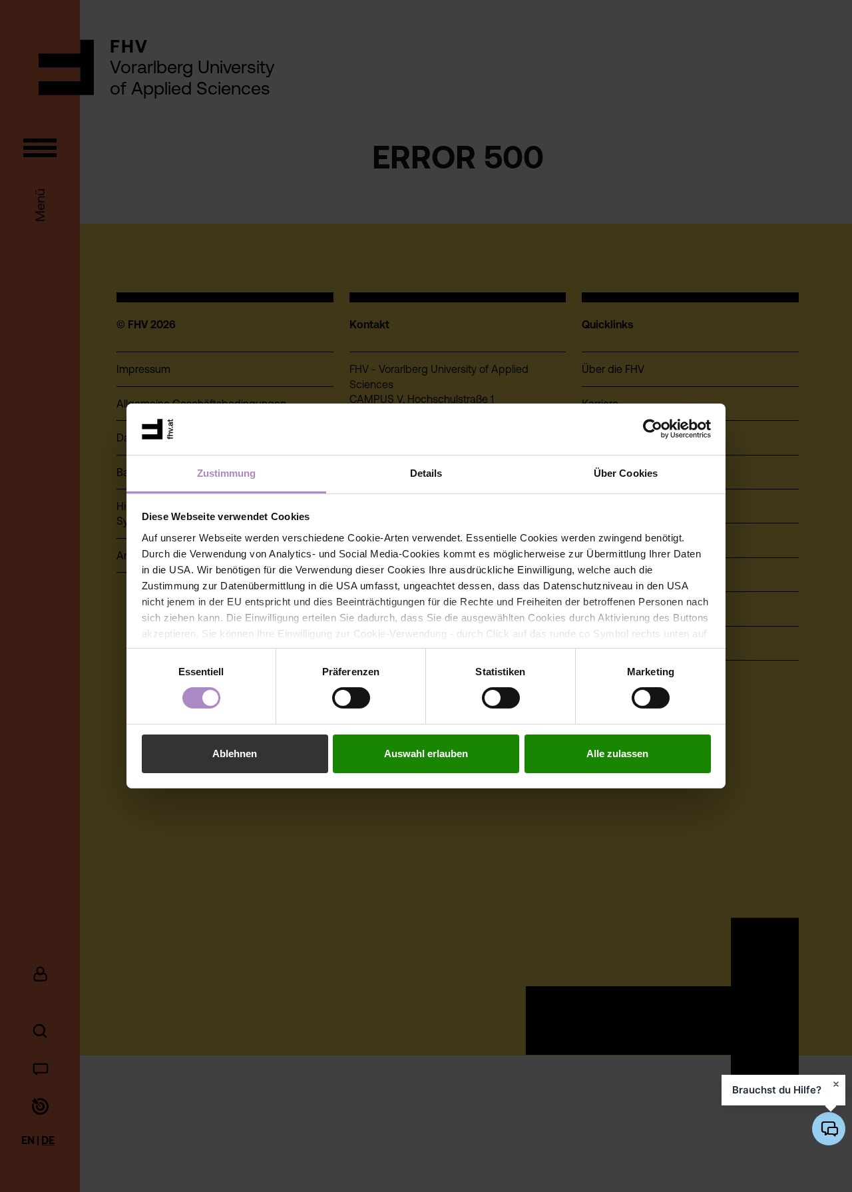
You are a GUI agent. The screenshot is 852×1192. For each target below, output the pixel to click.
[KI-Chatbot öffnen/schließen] (828, 1128)
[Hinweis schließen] (836, 1084)
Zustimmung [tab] (226, 473)
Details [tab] (426, 473)
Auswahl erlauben (426, 753)
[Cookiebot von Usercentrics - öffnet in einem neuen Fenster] (652, 429)
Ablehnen (234, 753)
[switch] (351, 698)
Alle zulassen (617, 753)
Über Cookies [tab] (626, 473)
